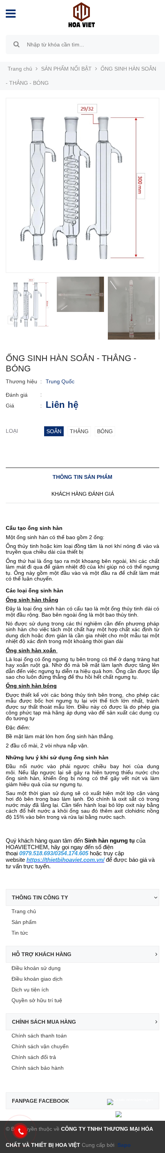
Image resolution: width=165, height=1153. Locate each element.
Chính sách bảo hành (38, 1068)
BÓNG (105, 431)
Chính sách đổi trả (34, 1057)
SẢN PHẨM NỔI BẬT (66, 69)
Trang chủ (24, 911)
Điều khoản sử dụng (36, 968)
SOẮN (53, 431)
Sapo (123, 1145)
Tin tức (20, 933)
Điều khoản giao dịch (37, 979)
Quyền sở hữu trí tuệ (37, 1000)
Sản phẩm (24, 922)
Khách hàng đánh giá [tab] (82, 494)
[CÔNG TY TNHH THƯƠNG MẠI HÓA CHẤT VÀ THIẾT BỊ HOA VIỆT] (77, 14)
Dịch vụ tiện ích (30, 989)
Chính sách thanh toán (39, 1036)
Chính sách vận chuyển (40, 1046)
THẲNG (79, 431)
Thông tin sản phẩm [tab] (82, 477)
